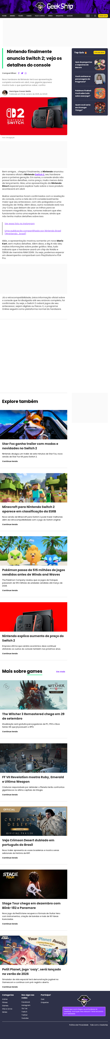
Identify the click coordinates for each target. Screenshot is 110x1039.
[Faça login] (95, 16)
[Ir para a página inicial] (55, 6)
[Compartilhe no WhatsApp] (25, 73)
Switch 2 (39, 174)
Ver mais (60, 671)
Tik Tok (24, 1008)
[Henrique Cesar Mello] (5, 92)
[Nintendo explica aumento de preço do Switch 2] (33, 617)
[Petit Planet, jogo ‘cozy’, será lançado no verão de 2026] (33, 950)
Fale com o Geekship (99, 1025)
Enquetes (45, 1002)
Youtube (24, 1018)
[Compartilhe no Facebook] (19, 73)
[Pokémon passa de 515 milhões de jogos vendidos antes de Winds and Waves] (33, 551)
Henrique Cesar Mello (20, 91)
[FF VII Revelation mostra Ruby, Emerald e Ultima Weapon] (33, 758)
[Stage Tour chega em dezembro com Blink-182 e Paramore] (33, 884)
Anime (5, 999)
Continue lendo (10, 461)
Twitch (24, 1012)
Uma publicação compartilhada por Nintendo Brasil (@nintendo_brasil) (33, 232)
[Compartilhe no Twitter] (22, 73)
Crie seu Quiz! (99, 52)
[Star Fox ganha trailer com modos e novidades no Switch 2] (33, 425)
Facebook (25, 1002)
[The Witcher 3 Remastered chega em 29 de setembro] (33, 695)
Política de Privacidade (78, 1025)
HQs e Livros (7, 1009)
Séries (4, 1012)
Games (5, 1005)
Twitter (24, 1015)
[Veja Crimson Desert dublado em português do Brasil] (33, 821)
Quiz (42, 999)
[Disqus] (33, 348)
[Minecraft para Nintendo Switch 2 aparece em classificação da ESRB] (33, 488)
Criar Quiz (103, 16)
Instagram (25, 1005)
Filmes (5, 1002)
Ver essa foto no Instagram (20, 223)
